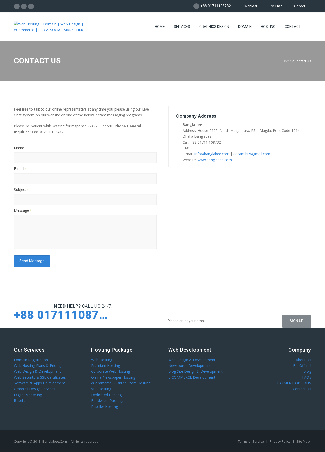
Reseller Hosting (104, 406)
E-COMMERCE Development (191, 377)
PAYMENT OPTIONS (294, 383)
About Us (303, 359)
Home (160, 27)
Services (182, 27)
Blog (307, 371)
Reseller (20, 400)
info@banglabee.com (211, 153)
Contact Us (302, 388)
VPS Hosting (101, 388)
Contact (293, 27)
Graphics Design (214, 27)
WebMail (251, 6)
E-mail (20, 168)
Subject (21, 189)
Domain (245, 27)
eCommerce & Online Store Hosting (120, 383)
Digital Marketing (28, 394)
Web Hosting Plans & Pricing (37, 365)
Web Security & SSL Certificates (40, 377)
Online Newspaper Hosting (113, 377)
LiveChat (275, 6)
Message (23, 210)
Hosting (268, 27)
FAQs (306, 377)
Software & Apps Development (39, 383)
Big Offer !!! (302, 365)
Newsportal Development (189, 365)
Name (20, 147)
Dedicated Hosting (106, 394)
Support (299, 6)
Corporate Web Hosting (110, 371)
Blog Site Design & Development (195, 371)
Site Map (303, 441)
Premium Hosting (105, 365)
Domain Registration (31, 359)
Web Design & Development (37, 371)
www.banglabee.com (215, 159)
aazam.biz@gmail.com (251, 153)
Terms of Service (251, 441)
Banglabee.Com (54, 441)
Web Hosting (101, 359)
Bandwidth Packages (108, 400)
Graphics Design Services (34, 388)
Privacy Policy (280, 441)
